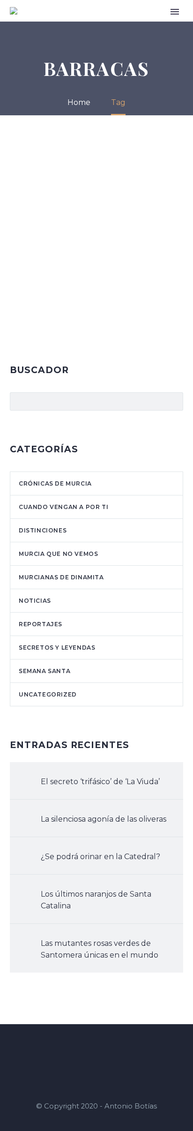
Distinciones (43, 530)
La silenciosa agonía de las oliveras (103, 819)
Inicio (91, 24)
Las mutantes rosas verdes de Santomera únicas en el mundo (99, 949)
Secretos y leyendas (57, 647)
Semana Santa (44, 670)
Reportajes (40, 624)
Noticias (35, 600)
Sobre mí (123, 24)
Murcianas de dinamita (61, 577)
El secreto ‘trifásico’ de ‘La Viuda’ (100, 781)
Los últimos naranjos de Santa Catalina (96, 900)
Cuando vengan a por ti (63, 506)
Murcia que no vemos (58, 553)
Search (173, 401)
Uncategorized (48, 694)
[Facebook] (84, 1050)
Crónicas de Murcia (55, 483)
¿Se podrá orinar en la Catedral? (100, 856)
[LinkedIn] (96, 1050)
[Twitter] (108, 1050)
